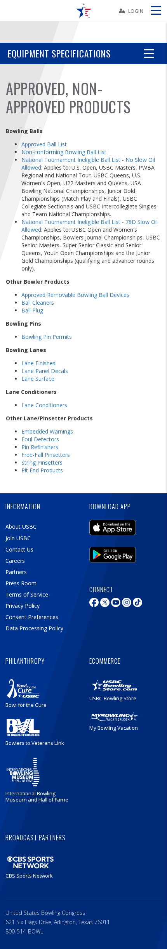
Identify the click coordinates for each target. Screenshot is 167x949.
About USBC (21, 526)
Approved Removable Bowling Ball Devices (75, 294)
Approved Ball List (44, 144)
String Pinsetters (42, 462)
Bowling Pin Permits (46, 336)
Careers (15, 560)
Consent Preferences (31, 617)
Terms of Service (26, 594)
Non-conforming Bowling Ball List (63, 152)
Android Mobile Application (112, 552)
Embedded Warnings (47, 431)
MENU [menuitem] (156, 10)
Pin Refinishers (39, 447)
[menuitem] (83, 10)
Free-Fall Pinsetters (45, 454)
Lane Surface (37, 378)
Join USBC (18, 538)
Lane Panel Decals (44, 371)
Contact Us (19, 549)
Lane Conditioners (44, 405)
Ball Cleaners (37, 302)
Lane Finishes (38, 363)
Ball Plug (32, 310)
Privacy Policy (22, 605)
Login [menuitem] (136, 11)
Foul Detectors (40, 439)
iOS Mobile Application (112, 525)
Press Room (21, 583)
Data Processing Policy (34, 628)
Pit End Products (42, 470)
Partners (16, 572)
